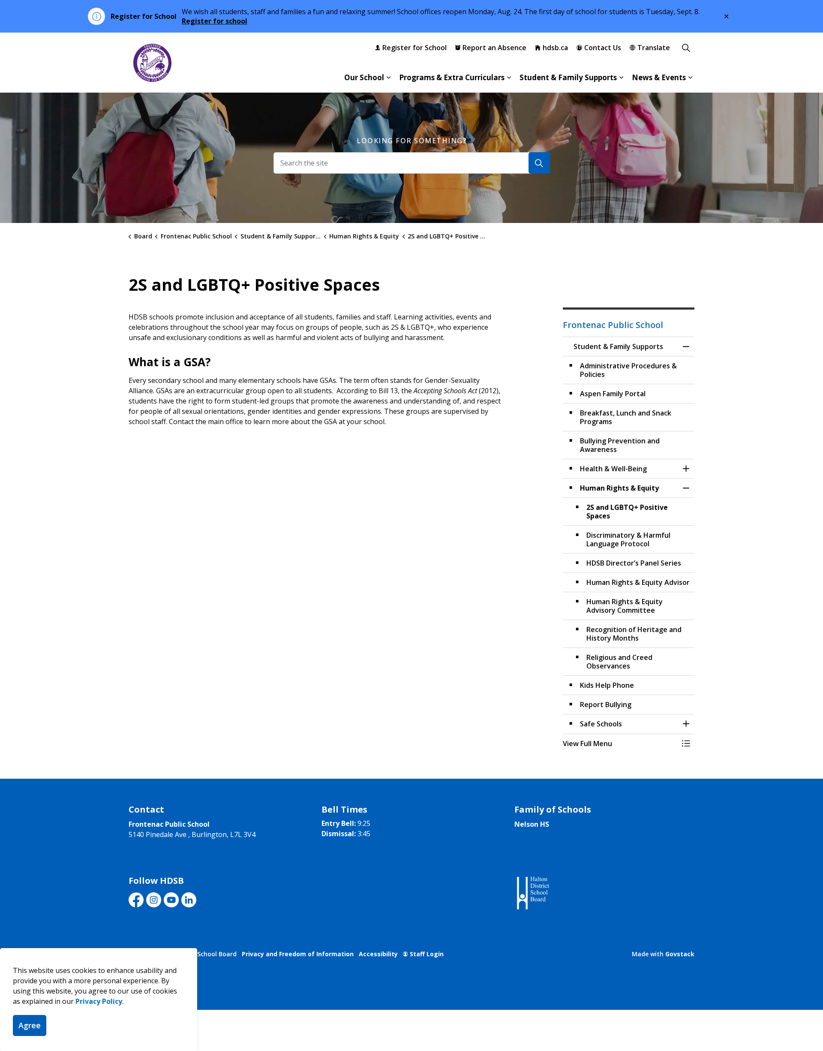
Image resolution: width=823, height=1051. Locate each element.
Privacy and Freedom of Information (298, 954)
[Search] (539, 163)
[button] (620, 743)
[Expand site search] (685, 48)
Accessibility (378, 954)
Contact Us (602, 47)
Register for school (214, 21)
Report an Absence (494, 47)
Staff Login (427, 954)
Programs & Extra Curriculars (452, 77)
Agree (29, 1025)
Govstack (679, 954)
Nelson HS (531, 824)
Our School (364, 77)
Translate (653, 47)
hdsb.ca (555, 47)
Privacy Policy (98, 1001)
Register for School (414, 47)
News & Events (659, 77)
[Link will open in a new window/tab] (532, 893)
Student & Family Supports (568, 77)
